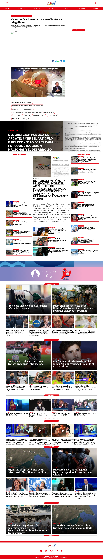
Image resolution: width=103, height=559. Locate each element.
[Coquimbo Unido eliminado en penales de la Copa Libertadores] (9, 233)
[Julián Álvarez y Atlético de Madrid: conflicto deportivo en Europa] (74, 217)
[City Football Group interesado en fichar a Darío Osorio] (40, 383)
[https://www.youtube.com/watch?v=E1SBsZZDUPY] (63, 430)
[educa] (74, 194)
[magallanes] (74, 171)
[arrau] (9, 204)
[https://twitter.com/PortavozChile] (46, 551)
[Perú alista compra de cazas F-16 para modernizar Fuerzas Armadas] (74, 252)
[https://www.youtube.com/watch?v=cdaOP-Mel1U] (85, 405)
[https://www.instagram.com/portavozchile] (51, 551)
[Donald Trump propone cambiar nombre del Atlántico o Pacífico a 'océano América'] (74, 240)
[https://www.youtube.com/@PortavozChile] (57, 551)
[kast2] (74, 205)
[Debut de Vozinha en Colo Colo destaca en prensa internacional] (74, 182)
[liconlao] (63, 490)
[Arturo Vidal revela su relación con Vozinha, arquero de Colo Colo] (17, 383)
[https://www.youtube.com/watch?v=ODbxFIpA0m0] (17, 430)
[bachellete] (74, 228)
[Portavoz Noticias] (7, 3)
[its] (9, 242)
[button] (22, 102)
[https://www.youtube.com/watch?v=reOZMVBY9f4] (40, 405)
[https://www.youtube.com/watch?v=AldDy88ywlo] (85, 430)
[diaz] (9, 223)
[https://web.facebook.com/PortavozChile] (41, 551)
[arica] (9, 252)
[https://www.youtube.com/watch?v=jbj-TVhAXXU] (17, 405)
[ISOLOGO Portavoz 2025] (51, 4)
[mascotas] (9, 213)
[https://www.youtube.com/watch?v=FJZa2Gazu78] (40, 430)
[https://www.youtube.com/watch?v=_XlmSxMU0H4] (63, 405)
